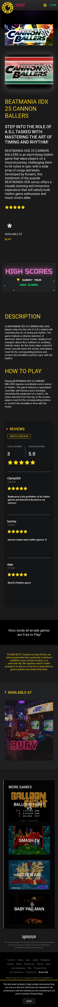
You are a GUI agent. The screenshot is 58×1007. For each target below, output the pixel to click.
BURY (8, 239)
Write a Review (19, 436)
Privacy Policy (36, 993)
